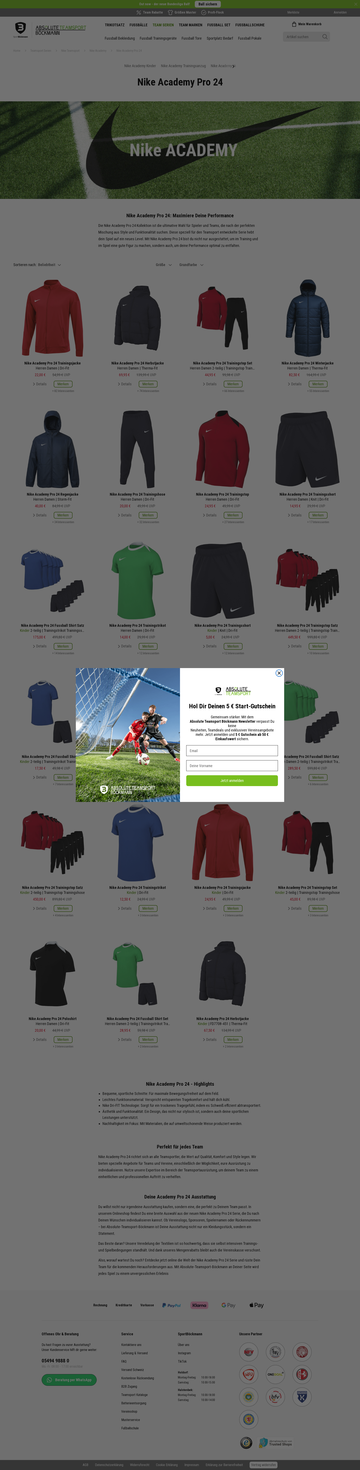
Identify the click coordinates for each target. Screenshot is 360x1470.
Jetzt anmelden (232, 780)
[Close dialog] (279, 673)
